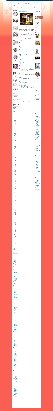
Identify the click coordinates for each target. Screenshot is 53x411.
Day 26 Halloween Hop (15, 228)
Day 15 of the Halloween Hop (15, 189)
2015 (14, 111)
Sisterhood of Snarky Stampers (15, 278)
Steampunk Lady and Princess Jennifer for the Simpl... (15, 215)
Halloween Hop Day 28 (15, 238)
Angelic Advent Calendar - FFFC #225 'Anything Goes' (38, 171)
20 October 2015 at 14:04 (26, 77)
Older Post (33, 99)
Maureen (27, 36)
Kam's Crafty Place (37, 180)
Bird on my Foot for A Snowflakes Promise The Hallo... (15, 201)
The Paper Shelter (15, 285)
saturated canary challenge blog (15, 373)
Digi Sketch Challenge (15, 395)
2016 (14, 249)
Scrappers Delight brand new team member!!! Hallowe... (15, 166)
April (14, 114)
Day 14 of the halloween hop (15, 180)
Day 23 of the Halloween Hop (15, 219)
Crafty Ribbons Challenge (15, 367)
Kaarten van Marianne (37, 177)
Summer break (15, 338)
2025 (14, 252)
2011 (14, 108)
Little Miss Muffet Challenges (15, 320)
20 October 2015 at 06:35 (26, 49)
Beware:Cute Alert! (15, 381)
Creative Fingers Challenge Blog (15, 275)
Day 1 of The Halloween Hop (15, 121)
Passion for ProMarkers (15, 263)
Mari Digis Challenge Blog (15, 340)
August (15, 117)
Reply (20, 47)
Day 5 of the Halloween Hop (15, 136)
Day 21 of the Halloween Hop (15, 208)
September (15, 118)
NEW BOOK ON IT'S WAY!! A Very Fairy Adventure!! (37, 162)
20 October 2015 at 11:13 (30, 68)
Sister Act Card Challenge (15, 390)
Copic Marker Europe (15, 291)
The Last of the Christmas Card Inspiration (37, 140)
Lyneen (21, 85)
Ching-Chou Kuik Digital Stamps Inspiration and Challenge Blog (37, 135)
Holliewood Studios (16, 361)
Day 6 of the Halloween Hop (15, 139)
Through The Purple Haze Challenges (15, 296)
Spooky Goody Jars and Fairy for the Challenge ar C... (15, 186)
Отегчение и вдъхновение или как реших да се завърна (38, 183)
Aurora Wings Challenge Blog (15, 324)
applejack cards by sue (21, 3)
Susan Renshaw (21, 77)
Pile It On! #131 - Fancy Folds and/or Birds (15, 365)
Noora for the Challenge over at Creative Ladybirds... (15, 126)
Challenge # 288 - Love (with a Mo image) (15, 305)
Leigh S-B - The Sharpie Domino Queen (24, 68)
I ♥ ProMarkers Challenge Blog (15, 259)
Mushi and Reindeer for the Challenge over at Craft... (15, 174)
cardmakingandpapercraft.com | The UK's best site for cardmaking (16, 402)
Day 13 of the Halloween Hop (15, 177)
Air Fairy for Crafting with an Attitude (15, 123)
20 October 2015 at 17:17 (24, 85)
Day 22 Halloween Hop (15, 213)
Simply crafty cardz (38, 150)
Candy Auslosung (37, 159)
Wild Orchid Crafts (15, 345)
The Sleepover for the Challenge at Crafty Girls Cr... (15, 150)
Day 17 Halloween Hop (15, 193)
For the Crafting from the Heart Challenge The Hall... (15, 230)
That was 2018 (15, 327)
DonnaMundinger (22, 49)
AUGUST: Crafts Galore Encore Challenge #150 (15, 283)
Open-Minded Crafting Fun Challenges (15, 354)
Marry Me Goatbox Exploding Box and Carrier (15, 317)
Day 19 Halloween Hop (15, 196)
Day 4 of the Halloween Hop (15, 134)
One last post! (15, 299)
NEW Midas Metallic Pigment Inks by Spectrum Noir (15, 332)
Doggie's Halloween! (15, 294)
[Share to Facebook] (29, 38)
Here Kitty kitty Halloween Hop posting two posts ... (15, 205)
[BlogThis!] (28, 38)
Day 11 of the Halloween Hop (15, 170)
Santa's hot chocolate (16, 379)
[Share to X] (29, 38)
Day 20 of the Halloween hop (15, 198)
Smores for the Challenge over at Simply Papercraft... (15, 156)
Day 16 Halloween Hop (15, 191)
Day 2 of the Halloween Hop (15, 130)
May (14, 115)
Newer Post (20, 99)
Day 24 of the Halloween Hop (15, 221)
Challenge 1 (15, 399)
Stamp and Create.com (15, 358)
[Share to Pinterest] (30, 38)
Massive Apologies (15, 386)
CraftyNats (15, 261)
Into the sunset (15, 292)
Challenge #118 (15, 391)
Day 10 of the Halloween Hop (15, 163)
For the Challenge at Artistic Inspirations (15, 225)
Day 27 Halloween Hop (15, 233)
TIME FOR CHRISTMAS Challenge (15, 371)
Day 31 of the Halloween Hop (15, 245)
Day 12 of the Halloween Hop (15, 172)
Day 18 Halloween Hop (15, 194)
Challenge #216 (15, 297)
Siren (14, 374)
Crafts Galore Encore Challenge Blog (15, 282)
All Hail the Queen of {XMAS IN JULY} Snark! (15, 279)
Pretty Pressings (37, 187)
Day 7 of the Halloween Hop (15, 145)
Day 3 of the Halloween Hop (15, 132)
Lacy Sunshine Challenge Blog (15, 378)
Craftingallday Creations (37, 164)
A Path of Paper (37, 139)
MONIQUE (15, 309)
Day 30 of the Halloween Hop (15, 243)
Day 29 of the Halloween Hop (15, 241)
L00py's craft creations (15, 388)
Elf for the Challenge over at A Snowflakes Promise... (15, 142)
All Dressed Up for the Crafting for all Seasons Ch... (15, 236)
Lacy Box (14, 312)
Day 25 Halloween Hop (15, 223)
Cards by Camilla (37, 155)
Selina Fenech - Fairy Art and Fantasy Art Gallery (16, 288)
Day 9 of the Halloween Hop (15, 153)
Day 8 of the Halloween (15, 147)
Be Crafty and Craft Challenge (16, 398)
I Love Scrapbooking (15, 272)
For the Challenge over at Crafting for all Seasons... (15, 182)
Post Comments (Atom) (28, 101)
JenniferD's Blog (15, 266)
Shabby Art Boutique (37, 116)
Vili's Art (37, 182)
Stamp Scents (15, 331)
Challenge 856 (15, 270)
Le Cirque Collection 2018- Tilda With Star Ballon (37, 175)
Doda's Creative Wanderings (37, 167)
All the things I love (38, 145)
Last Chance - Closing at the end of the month (16, 359)
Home (14, 5)
